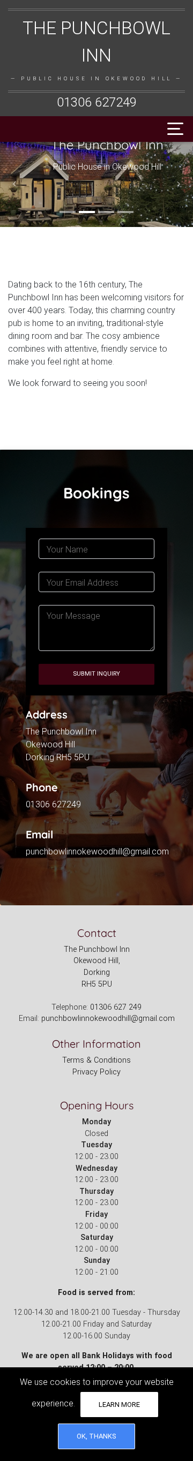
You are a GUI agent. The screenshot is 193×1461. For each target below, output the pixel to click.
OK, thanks (96, 1436)
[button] (14, 184)
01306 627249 (97, 102)
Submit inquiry (96, 673)
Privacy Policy (96, 1072)
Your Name (67, 549)
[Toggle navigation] (172, 129)
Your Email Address (82, 583)
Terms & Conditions (96, 1060)
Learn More (119, 1405)
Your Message (73, 616)
